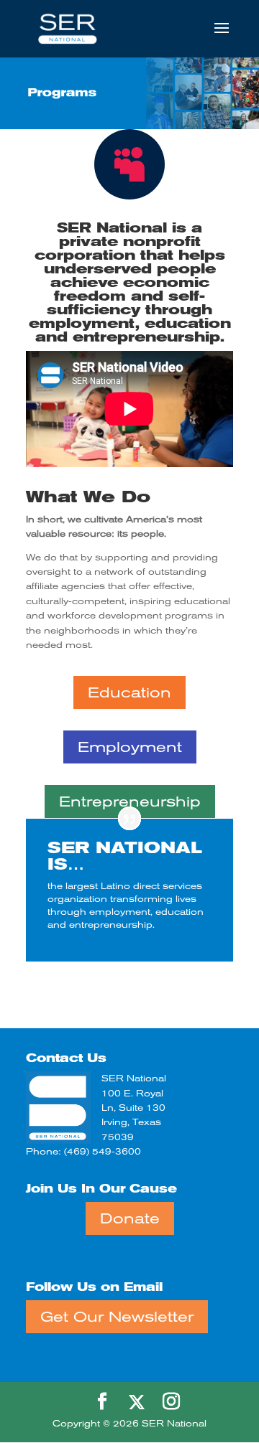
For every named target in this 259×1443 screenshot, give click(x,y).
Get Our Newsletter (117, 1316)
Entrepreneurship (130, 801)
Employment (130, 747)
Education (129, 692)
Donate (130, 1218)
